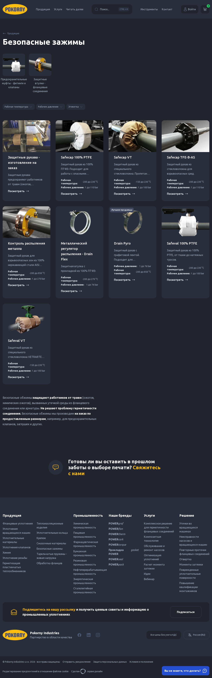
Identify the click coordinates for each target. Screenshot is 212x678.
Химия (7, 552)
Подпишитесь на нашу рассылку (49, 609)
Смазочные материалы (51, 543)
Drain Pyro (122, 243)
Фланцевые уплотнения (18, 523)
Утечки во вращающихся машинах (188, 527)
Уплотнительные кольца (52, 532)
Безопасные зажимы (50, 548)
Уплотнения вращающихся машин (16, 530)
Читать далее (74, 9)
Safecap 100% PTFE (76, 157)
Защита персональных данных (110, 661)
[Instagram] (98, 635)
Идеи (147, 573)
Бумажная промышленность (84, 553)
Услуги (58, 9)
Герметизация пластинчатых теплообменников (14, 567)
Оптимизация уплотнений (152, 557)
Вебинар (149, 579)
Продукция (43, 9)
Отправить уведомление (77, 661)
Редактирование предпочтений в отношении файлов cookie (36, 671)
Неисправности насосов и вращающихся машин (193, 540)
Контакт (167, 9)
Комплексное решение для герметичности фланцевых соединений (159, 527)
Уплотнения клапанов (16, 547)
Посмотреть (16, 191)
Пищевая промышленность (84, 534)
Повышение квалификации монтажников (188, 587)
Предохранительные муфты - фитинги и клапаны (14, 83)
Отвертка (185, 559)
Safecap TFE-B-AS (181, 157)
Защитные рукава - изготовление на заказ (24, 162)
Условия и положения (141, 661)
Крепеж (41, 538)
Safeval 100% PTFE (182, 243)
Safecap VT (123, 157)
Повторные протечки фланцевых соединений (194, 551)
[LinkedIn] (89, 635)
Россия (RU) (199, 634)
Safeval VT (16, 340)
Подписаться (186, 611)
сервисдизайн (95, 671)
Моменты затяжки (191, 564)
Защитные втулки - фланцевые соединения (40, 85)
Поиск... (114, 9)
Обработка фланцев (49, 563)
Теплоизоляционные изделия (50, 525)
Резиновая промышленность (84, 562)
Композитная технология (152, 538)
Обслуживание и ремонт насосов (154, 547)
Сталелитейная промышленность (84, 590)
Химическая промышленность (84, 525)
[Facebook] (79, 635)
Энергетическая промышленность (84, 581)
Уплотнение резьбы (15, 557)
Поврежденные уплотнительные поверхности (190, 573)
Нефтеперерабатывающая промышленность (88, 571)
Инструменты (149, 9)
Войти (192, 9)
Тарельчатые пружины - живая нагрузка (52, 555)
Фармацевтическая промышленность (85, 544)
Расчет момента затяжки (154, 566)
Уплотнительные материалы (13, 540)
